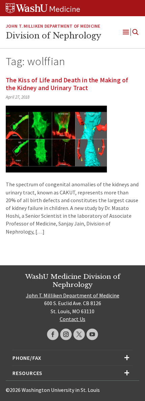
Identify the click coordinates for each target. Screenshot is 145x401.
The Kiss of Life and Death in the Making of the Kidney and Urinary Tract (67, 84)
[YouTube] (92, 334)
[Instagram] (66, 334)
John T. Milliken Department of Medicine (53, 26)
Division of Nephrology (53, 36)
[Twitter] (79, 334)
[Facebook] (53, 334)
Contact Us (72, 319)
